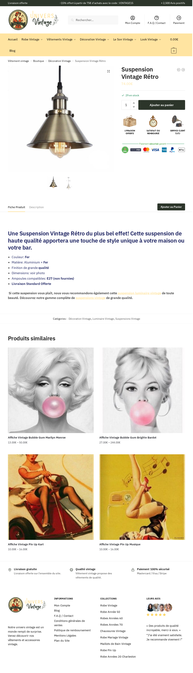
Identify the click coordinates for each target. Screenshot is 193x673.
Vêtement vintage (18, 61)
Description (36, 207)
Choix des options (50, 450)
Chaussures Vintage (113, 631)
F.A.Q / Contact (156, 23)
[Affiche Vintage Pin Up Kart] (51, 497)
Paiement (179, 23)
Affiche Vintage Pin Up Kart (26, 544)
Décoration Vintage (59, 61)
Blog (57, 610)
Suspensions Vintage (127, 318)
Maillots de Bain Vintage (115, 644)
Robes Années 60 (111, 618)
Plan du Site (62, 640)
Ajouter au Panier (171, 207)
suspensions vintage (90, 298)
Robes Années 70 (111, 624)
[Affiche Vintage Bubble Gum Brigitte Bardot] (142, 390)
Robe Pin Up (108, 650)
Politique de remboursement (72, 630)
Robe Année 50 (110, 612)
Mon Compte (132, 23)
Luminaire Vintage (103, 318)
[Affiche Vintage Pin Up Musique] (142, 497)
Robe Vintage (108, 605)
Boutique (38, 61)
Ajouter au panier (162, 105)
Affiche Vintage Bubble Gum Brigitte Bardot (127, 437)
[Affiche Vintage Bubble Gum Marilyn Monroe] (51, 390)
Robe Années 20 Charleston (118, 656)
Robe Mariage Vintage (114, 637)
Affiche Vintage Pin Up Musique (119, 544)
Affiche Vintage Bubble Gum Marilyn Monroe (37, 437)
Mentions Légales (65, 635)
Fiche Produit (16, 207)
